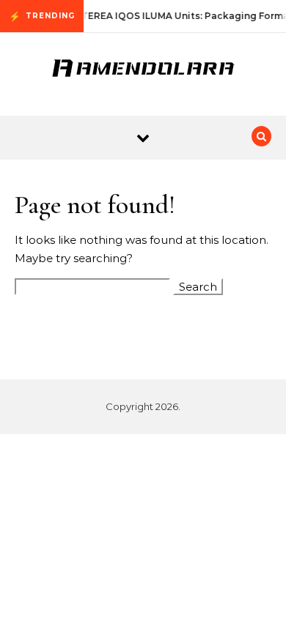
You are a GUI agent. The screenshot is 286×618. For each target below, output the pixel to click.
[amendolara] (143, 69)
